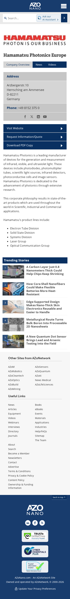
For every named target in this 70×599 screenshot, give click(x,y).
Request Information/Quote (24, 136)
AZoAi (38, 375)
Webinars (13, 422)
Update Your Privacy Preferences (37, 588)
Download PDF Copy (20, 145)
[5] (13, 341)
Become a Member (19, 453)
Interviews (14, 427)
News (11, 404)
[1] (13, 271)
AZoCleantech (16, 375)
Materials (40, 418)
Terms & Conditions (19, 471)
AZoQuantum (42, 371)
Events (38, 413)
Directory (13, 431)
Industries (41, 427)
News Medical (43, 380)
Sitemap (39, 435)
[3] (13, 306)
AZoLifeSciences (44, 384)
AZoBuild (13, 384)
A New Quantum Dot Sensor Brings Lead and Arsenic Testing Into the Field (46, 339)
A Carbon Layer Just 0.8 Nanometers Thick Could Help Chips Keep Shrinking (45, 270)
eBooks (39, 409)
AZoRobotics (15, 371)
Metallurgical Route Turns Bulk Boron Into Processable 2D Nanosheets (46, 322)
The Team (40, 440)
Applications (42, 422)
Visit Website (15, 128)
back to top (58, 497)
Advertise (13, 466)
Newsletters (15, 458)
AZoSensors (41, 366)
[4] (13, 324)
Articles (12, 409)
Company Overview (18, 64)
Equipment (14, 413)
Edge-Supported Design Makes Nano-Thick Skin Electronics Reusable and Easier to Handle (44, 307)
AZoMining (14, 389)
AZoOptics (14, 380)
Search (12, 449)
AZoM (11, 366)
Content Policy (16, 480)
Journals (13, 435)
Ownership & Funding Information (20, 486)
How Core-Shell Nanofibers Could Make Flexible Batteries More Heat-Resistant (45, 289)
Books (38, 404)
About (11, 444)
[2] (13, 288)
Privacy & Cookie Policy (21, 475)
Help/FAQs (41, 431)
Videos (12, 418)
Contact (12, 462)
